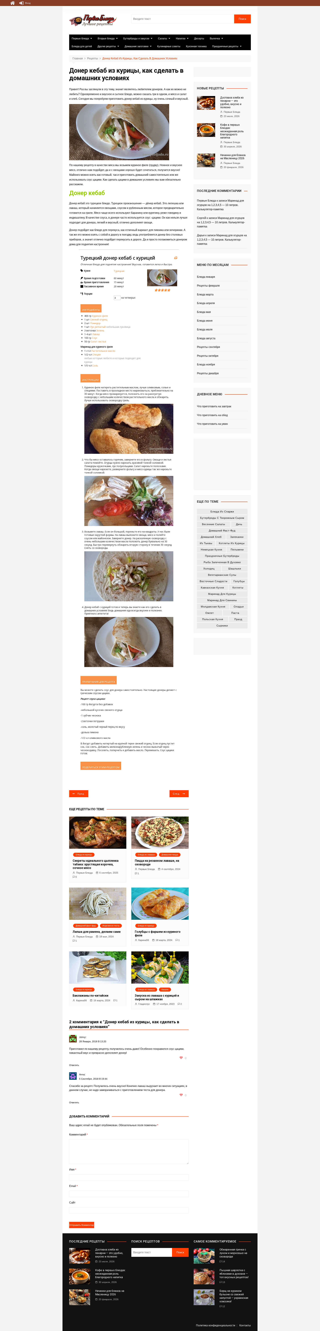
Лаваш (96, 334)
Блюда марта (205, 294)
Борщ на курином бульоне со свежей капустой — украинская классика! (234, 1296)
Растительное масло (103, 350)
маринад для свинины (222, 600)
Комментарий (78, 1134)
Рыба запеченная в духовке (222, 562)
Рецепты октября (207, 355)
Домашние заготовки (136, 46)
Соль (95, 365)
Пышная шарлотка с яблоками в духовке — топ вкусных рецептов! (234, 1274)
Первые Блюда (84, 872)
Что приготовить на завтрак (214, 406)
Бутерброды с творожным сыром (222, 517)
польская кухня (212, 619)
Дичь (239, 524)
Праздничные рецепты (225, 46)
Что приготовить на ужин (212, 423)
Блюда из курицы (84, 855)
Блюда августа (206, 338)
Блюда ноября (206, 364)
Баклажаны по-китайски (90, 995)
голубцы (239, 581)
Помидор (95, 323)
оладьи (239, 606)
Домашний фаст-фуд (86, 926)
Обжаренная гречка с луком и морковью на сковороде (233, 1253)
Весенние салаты (213, 524)
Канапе (165, 989)
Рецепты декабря (208, 373)
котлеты (238, 587)
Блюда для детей (82, 46)
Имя (72, 1169)
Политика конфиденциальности (215, 1325)
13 (223, 1282)
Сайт (72, 1202)
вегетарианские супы (222, 574)
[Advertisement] (222, 464)
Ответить (74, 1065)
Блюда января (206, 276)
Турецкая (119, 271)
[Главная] (12, 3)
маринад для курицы (222, 593)
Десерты (199, 38)
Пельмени (237, 549)
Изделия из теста (110, 926)
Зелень (100, 330)
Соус (94, 337)
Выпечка (215, 38)
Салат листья (98, 341)
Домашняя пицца (170, 855)
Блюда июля (204, 329)
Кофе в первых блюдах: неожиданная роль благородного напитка (232, 131)
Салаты (162, 38)
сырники (222, 625)
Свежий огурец (98, 319)
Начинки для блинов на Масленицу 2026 (233, 157)
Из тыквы (206, 543)
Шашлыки (234, 568)
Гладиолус (144, 1004)
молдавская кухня (213, 606)
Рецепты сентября (208, 347)
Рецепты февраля (208, 285)
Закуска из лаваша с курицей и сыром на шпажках (157, 997)
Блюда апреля (206, 303)
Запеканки (237, 536)
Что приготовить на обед (212, 415)
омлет (209, 612)
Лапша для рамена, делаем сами (96, 931)
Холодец (209, 568)
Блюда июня (204, 320)
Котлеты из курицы (232, 543)
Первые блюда (80, 38)
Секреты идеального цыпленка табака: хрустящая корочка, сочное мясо (95, 864)
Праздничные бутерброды (222, 555)
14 (223, 1261)
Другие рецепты (107, 46)
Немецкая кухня (211, 549)
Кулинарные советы (168, 46)
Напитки (180, 38)
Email (73, 1186)
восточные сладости (213, 581)
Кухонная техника (196, 46)
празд (238, 619)
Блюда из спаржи (222, 511)
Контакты (245, 1325)
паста (235, 612)
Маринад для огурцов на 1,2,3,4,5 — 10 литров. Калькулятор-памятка (220, 205)
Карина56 (143, 940)
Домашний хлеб (211, 536)
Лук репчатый (98, 326)
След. (176, 793)
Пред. (81, 793)
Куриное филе (100, 315)
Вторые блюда (106, 38)
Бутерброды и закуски (136, 38)
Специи (96, 354)
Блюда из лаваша (146, 855)
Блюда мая (204, 312)
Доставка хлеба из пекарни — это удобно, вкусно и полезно (232, 102)
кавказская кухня (212, 587)
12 (223, 1306)
